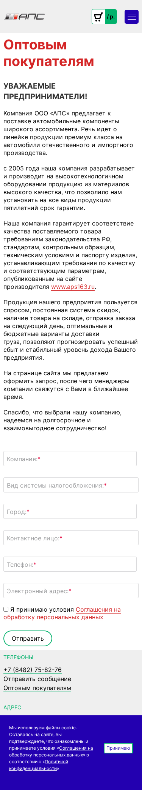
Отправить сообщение (37, 679)
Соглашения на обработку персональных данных (62, 613)
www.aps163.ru (73, 286)
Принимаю (118, 748)
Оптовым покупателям (37, 688)
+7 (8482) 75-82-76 (32, 669)
